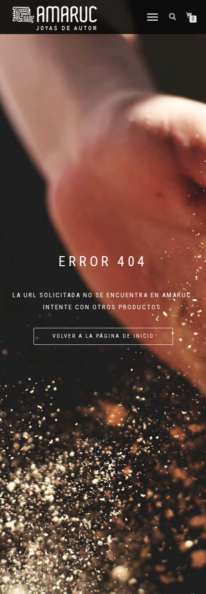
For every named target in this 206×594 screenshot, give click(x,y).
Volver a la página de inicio (103, 336)
